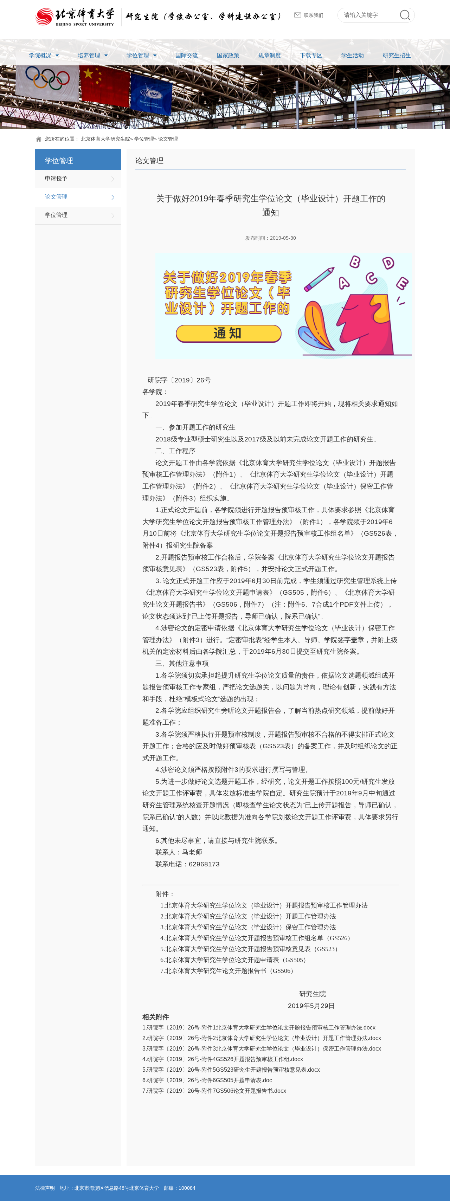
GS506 (226, 604)
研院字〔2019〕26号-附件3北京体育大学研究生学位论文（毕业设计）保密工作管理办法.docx (264, 1049)
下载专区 (311, 55)
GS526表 (378, 533)
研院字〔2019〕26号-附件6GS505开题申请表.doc (209, 1080)
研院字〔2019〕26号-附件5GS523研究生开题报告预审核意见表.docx (233, 1070)
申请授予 (56, 178)
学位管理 (138, 55)
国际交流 (186, 55)
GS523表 (210, 569)
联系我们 (313, 15)
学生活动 (352, 55)
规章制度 (269, 55)
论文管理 (56, 197)
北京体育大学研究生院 (105, 139)
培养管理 (89, 55)
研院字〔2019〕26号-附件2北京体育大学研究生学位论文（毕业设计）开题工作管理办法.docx (264, 1038)
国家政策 (228, 55)
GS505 (293, 592)
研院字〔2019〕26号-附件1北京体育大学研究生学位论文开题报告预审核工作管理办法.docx (261, 1028)
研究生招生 (397, 55)
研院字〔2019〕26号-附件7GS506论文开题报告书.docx (216, 1091)
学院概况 (40, 55)
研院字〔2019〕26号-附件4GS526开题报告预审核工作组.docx (225, 1059)
